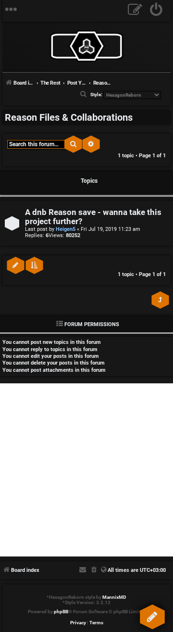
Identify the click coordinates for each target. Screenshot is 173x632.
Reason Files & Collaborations (69, 117)
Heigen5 (65, 229)
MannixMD (114, 597)
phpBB (61, 611)
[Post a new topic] (151, 614)
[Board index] (86, 46)
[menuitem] (156, 10)
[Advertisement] (86, 469)
